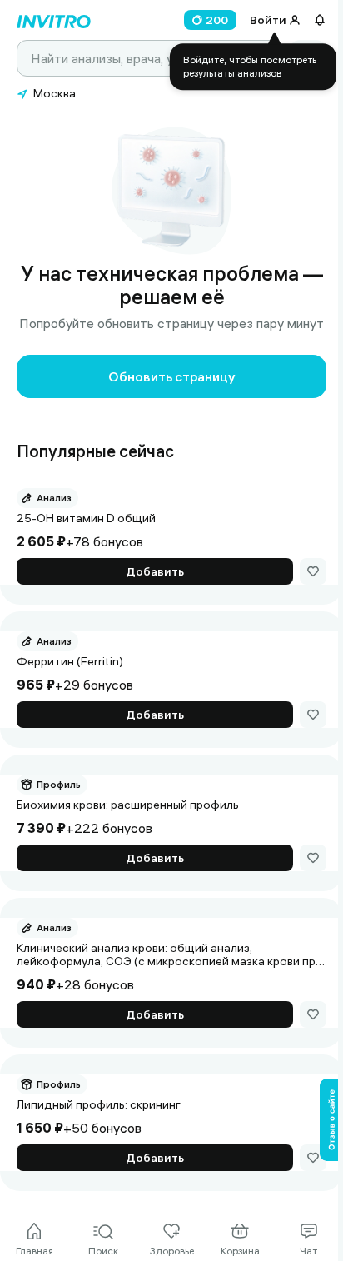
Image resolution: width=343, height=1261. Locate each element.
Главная (34, 1250)
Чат (308, 1250)
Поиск (103, 1250)
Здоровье (172, 1250)
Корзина (240, 1250)
